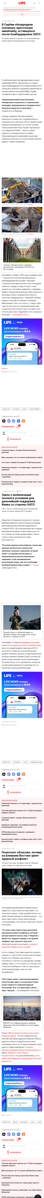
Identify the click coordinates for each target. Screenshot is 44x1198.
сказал (36, 565)
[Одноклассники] (23, 421)
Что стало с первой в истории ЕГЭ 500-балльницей (21, 462)
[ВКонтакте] (18, 421)
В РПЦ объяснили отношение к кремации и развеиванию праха (18, 833)
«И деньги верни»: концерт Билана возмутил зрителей (19, 451)
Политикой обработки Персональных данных (16, 9)
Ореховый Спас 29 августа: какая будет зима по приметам (20, 1184)
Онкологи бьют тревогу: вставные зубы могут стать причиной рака (22, 483)
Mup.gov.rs (31, 204)
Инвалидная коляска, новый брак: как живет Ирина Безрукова (22, 1191)
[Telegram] (14, 421)
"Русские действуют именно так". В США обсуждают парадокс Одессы (22, 811)
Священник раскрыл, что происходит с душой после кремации (22, 468)
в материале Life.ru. (20, 314)
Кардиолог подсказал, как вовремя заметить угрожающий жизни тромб (19, 826)
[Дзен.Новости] (4, 421)
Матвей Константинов (10, 371)
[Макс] (9, 421)
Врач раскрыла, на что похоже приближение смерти (22, 457)
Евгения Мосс (8, 1115)
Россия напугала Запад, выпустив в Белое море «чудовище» (20, 476)
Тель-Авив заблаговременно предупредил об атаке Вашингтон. (21, 1058)
